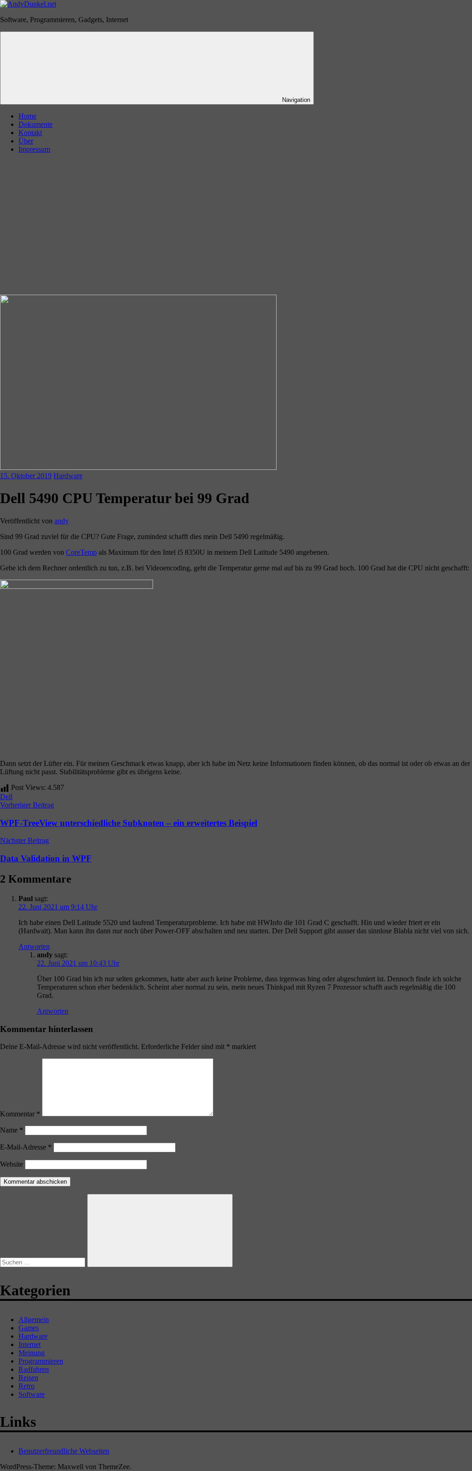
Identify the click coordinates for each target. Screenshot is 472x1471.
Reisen (28, 1378)
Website (11, 1164)
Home (27, 116)
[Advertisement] (236, 225)
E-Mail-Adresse (26, 1147)
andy (61, 521)
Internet (29, 1344)
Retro (26, 1386)
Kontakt (30, 132)
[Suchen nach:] (43, 1262)
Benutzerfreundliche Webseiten (63, 1451)
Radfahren (33, 1369)
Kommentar (20, 1114)
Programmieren (40, 1361)
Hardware (68, 476)
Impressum (34, 149)
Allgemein (33, 1319)
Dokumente (35, 124)
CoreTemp (81, 552)
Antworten (34, 946)
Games (28, 1328)
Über (25, 141)
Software (31, 1394)
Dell (6, 797)
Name (11, 1130)
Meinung (31, 1353)
